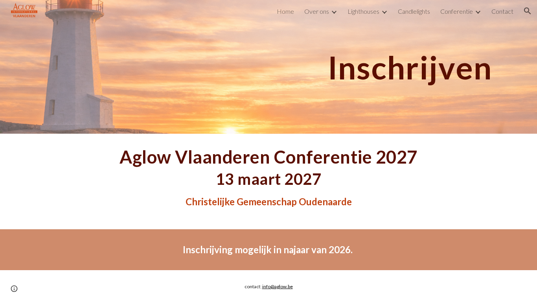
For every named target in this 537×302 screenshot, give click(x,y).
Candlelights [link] (414, 11)
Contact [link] (502, 11)
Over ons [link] (316, 11)
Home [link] (285, 11)
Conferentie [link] (456, 11)
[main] (268, 67)
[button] (527, 11)
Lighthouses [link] (363, 11)
